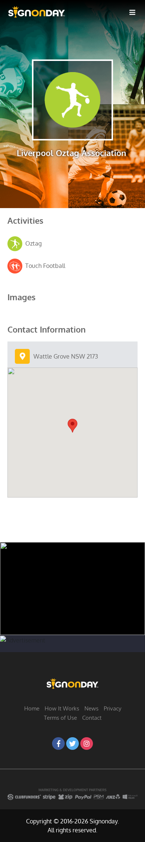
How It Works (62, 708)
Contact (92, 717)
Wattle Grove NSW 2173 (65, 356)
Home (31, 708)
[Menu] (132, 12)
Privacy (112, 708)
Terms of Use (60, 717)
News (91, 708)
